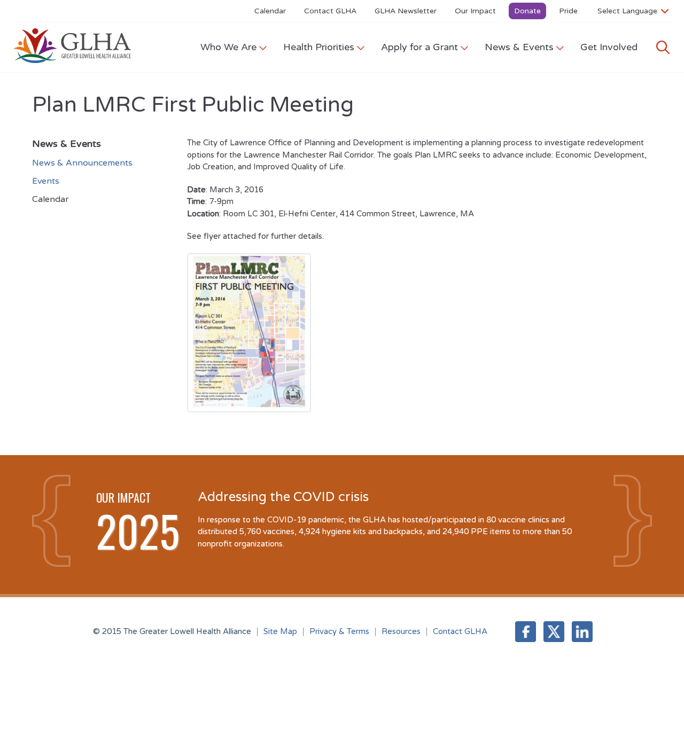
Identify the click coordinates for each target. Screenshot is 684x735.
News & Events (519, 47)
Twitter (553, 631)
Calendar (270, 10)
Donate (527, 10)
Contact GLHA (330, 10)
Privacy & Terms (339, 631)
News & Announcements (82, 163)
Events (45, 181)
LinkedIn (582, 631)
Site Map (280, 631)
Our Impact (475, 10)
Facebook (525, 631)
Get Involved (609, 47)
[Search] (663, 47)
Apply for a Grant (419, 47)
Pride (568, 10)
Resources (401, 631)
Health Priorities (318, 47)
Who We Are (228, 47)
